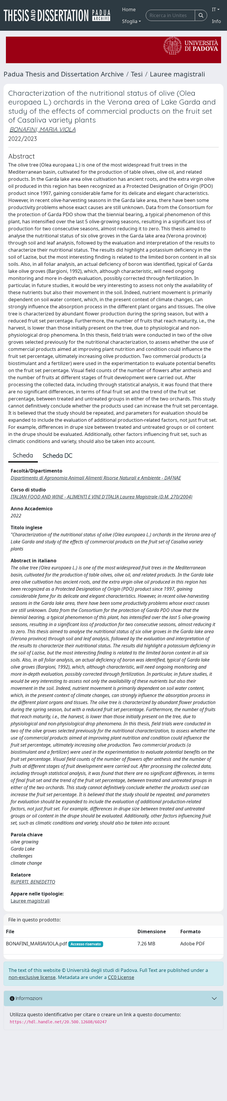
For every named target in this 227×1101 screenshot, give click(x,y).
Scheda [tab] (23, 455)
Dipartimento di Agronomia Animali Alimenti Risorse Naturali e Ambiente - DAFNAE (96, 478)
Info (216, 21)
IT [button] (214, 9)
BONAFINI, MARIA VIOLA (42, 129)
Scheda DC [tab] (57, 455)
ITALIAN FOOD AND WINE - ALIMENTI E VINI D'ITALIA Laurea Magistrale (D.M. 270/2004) (101, 497)
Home (129, 9)
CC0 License (121, 977)
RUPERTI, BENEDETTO (33, 882)
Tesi (137, 74)
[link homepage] (59, 15)
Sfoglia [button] (129, 21)
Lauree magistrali (177, 74)
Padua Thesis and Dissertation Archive (64, 74)
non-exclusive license (32, 977)
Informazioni (28, 998)
